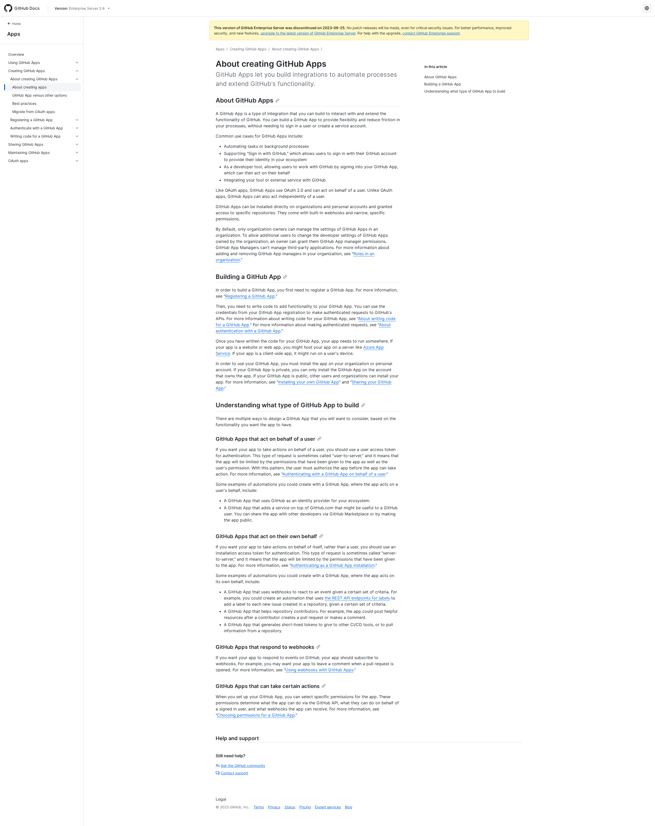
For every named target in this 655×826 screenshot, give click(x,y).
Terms (259, 807)
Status (290, 807)
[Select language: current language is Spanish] (647, 8)
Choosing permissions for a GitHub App (256, 715)
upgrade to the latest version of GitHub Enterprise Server (307, 33)
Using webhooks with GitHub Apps (319, 669)
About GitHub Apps (244, 100)
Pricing (305, 807)
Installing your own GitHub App (308, 381)
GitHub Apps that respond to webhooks (265, 647)
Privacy (274, 807)
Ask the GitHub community (243, 765)
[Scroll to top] (644, 815)
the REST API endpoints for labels (357, 598)
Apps (13, 34)
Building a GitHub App (248, 276)
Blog (348, 807)
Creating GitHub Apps (248, 49)
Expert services (328, 807)
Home (16, 24)
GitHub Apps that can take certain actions (268, 686)
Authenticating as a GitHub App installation (333, 565)
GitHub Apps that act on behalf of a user (265, 439)
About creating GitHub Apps (295, 49)
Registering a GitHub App (250, 296)
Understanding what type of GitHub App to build (287, 405)
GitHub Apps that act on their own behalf (266, 536)
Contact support (234, 773)
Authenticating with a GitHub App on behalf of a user (334, 474)
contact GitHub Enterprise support (431, 33)
